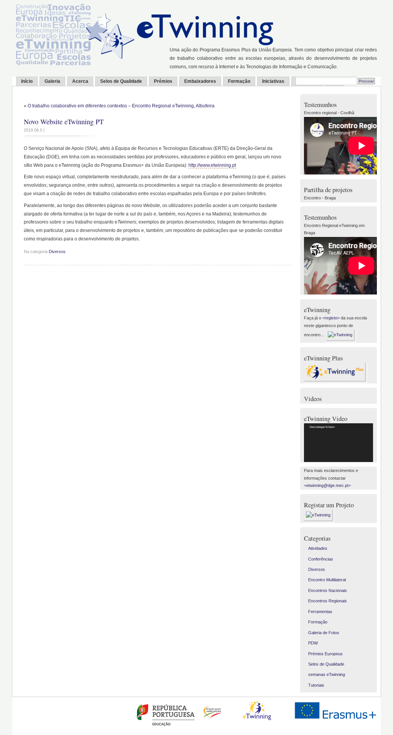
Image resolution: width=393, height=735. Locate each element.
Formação (239, 81)
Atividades (317, 548)
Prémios (163, 81)
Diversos (57, 251)
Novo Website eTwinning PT (64, 121)
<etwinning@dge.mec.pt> (327, 485)
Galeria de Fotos (323, 632)
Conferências (320, 559)
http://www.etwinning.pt (212, 165)
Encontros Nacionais (327, 590)
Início (27, 81)
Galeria (52, 81)
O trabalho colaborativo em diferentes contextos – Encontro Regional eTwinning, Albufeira (121, 106)
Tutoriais (316, 685)
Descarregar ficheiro (322, 427)
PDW (313, 643)
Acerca (80, 81)
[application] (338, 442)
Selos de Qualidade (121, 81)
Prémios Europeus (325, 653)
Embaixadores (200, 81)
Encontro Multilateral (327, 579)
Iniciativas (273, 81)
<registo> (331, 318)
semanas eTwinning (326, 674)
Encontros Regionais (327, 601)
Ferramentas (320, 611)
